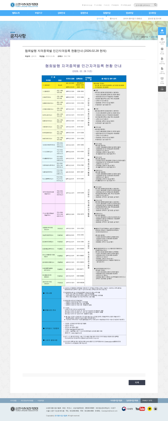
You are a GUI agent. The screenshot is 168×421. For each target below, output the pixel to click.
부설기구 (38, 13)
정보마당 (129, 13)
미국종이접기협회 (116, 400)
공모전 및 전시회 (154, 18)
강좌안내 (61, 13)
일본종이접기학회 (132, 400)
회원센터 (116, 5)
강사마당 (152, 13)
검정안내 (84, 13)
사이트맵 (99, 5)
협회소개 (15, 13)
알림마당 (106, 13)
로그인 (107, 5)
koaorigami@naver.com (109, 411)
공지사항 (100, 18)
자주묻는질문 (126, 5)
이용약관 (41, 400)
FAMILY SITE (147, 400)
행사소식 (113, 18)
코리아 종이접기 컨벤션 (132, 18)
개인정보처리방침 (27, 400)
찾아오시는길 (87, 5)
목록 (137, 382)
